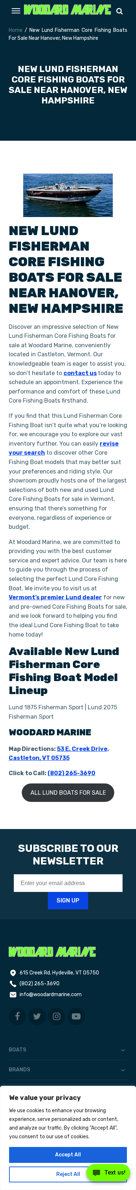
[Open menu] (16, 11)
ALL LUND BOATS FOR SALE (68, 792)
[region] (68, 1138)
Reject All (68, 1174)
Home (15, 30)
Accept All (68, 1155)
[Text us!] (108, 1175)
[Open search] (119, 11)
